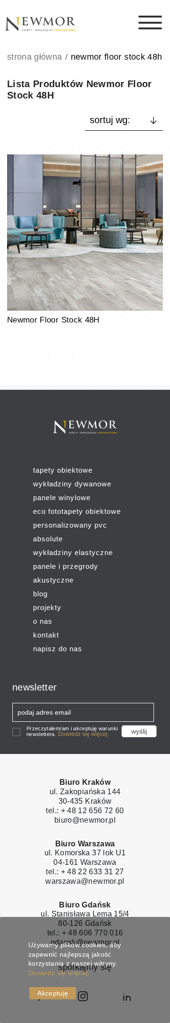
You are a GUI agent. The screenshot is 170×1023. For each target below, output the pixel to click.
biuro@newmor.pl (85, 820)
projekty (47, 607)
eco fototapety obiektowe (77, 511)
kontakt (46, 635)
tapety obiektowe (63, 470)
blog (40, 594)
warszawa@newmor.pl (84, 881)
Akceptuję (52, 993)
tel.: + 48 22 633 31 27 (85, 872)
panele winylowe (62, 498)
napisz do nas (57, 649)
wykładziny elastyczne (73, 552)
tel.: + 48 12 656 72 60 (85, 811)
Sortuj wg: (110, 120)
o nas (42, 621)
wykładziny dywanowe (72, 484)
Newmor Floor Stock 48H (53, 319)
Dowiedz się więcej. (83, 734)
